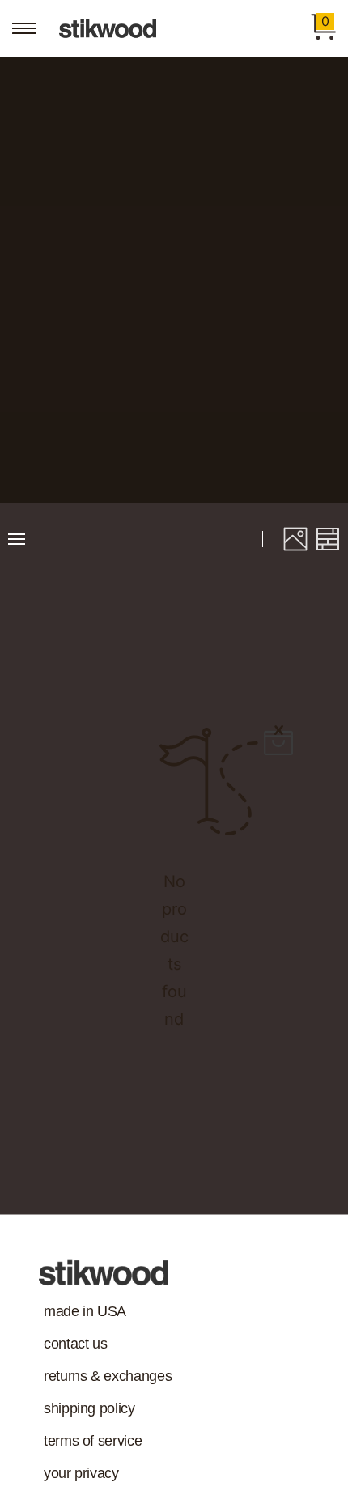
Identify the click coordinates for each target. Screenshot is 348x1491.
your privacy (81, 1473)
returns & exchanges (108, 1376)
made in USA (85, 1311)
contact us (75, 1344)
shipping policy (89, 1408)
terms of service (93, 1441)
